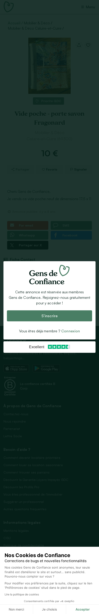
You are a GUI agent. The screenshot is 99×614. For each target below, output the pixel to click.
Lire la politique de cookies (22, 594)
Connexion (70, 331)
